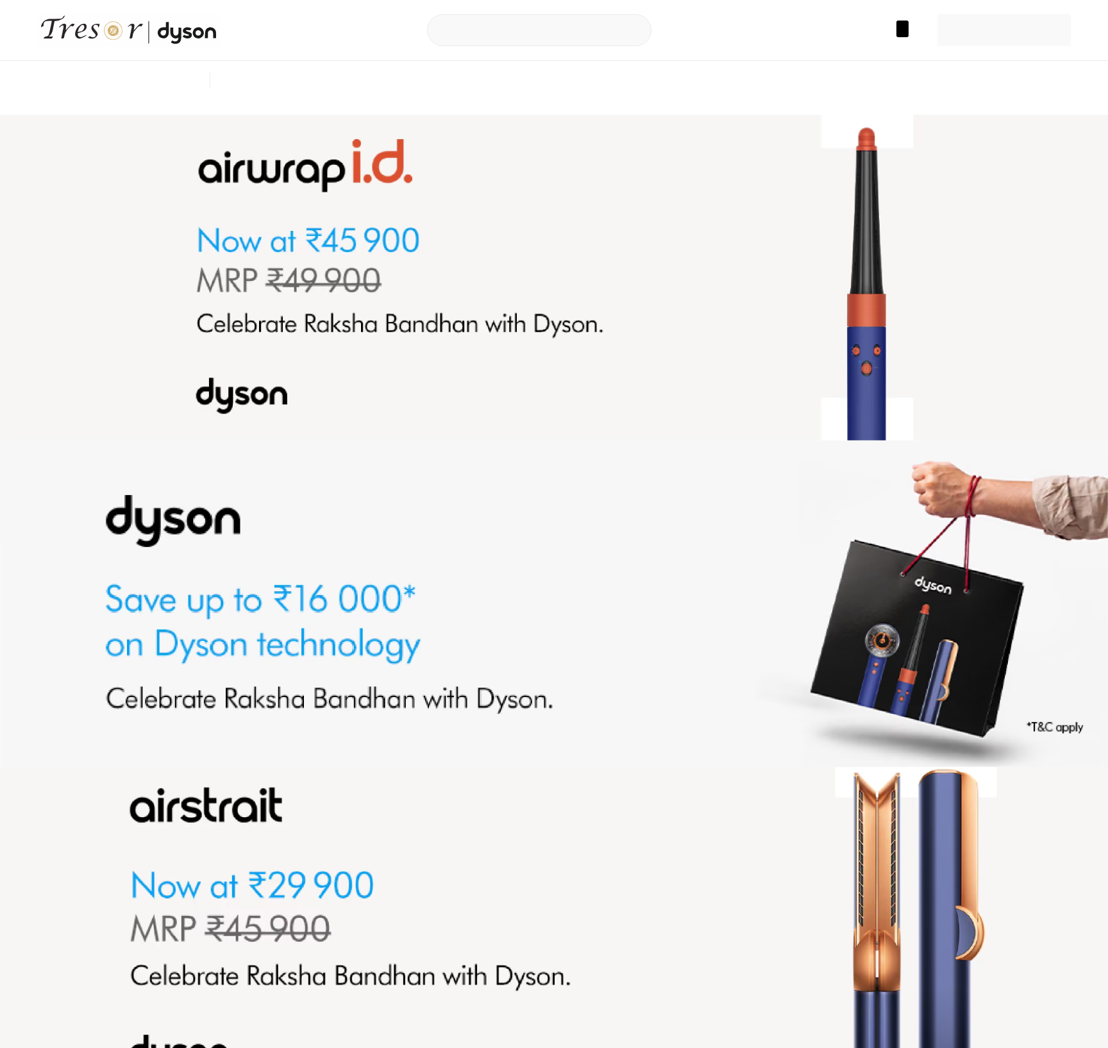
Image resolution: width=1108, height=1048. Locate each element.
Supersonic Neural (421, 79)
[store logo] (133, 30)
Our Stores (325, 79)
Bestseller (257, 79)
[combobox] (530, 30)
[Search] (632, 30)
